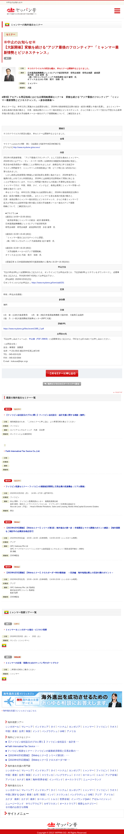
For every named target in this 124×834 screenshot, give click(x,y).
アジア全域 (111, 775)
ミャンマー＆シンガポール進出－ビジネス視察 (26, 630)
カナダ (20, 779)
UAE (62, 731)
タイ (53, 726)
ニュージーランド (92, 779)
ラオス (113, 726)
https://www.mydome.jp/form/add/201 (47, 283)
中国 (7, 731)
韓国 (28, 731)
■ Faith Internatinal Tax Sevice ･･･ (22, 746)
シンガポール (12, 726)
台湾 (21, 731)
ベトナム (62, 726)
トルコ (99, 775)
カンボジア (74, 726)
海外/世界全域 (40, 779)
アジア (98, 794)
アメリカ (71, 731)
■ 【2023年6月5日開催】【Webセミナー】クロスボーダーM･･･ (37, 760)
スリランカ (47, 775)
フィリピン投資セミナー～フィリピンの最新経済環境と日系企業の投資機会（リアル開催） (46, 486)
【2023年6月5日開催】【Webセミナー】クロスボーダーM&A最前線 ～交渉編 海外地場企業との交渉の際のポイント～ (59, 572)
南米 (28, 779)
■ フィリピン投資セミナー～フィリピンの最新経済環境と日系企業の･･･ (42, 751)
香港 (14, 731)
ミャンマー (88, 726)
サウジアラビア (34, 803)
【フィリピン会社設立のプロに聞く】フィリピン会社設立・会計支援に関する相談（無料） (46, 415)
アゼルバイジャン (101, 799)
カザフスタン (50, 803)
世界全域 (64, 799)
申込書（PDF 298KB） (39, 339)
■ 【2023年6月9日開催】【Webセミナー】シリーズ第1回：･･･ (37, 755)
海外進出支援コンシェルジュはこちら (19, 711)
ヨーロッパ (88, 775)
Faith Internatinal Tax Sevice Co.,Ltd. (23, 451)
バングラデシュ (50, 731)
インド (36, 731)
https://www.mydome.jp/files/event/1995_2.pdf (23, 329)
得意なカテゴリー (87, 803)
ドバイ (76, 775)
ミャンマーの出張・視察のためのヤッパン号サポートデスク (32, 663)
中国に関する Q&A (14, 794)
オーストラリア (73, 779)
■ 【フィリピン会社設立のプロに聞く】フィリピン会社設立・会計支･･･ (42, 741)
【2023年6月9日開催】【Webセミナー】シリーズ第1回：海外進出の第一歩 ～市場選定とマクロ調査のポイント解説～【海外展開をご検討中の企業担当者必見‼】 (63, 529)
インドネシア (42, 726)
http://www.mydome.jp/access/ (26, 147)
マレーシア (27, 726)
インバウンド (56, 779)
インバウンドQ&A (80, 799)
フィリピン (102, 726)
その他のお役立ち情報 (16, 807)
